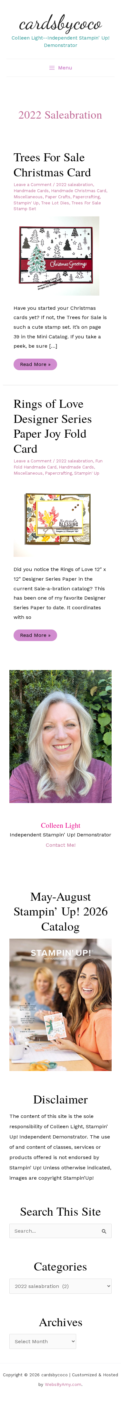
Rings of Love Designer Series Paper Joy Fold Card (53, 425)
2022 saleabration (74, 184)
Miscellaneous (28, 196)
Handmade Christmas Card (78, 190)
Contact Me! (61, 845)
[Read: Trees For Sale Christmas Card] (61, 255)
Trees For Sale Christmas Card (52, 164)
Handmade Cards (31, 190)
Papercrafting (86, 196)
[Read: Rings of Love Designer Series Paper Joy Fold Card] (61, 518)
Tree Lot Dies (55, 203)
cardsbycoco (60, 22)
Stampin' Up (26, 203)
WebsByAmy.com (63, 1384)
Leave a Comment (33, 184)
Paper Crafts (57, 196)
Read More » (35, 365)
